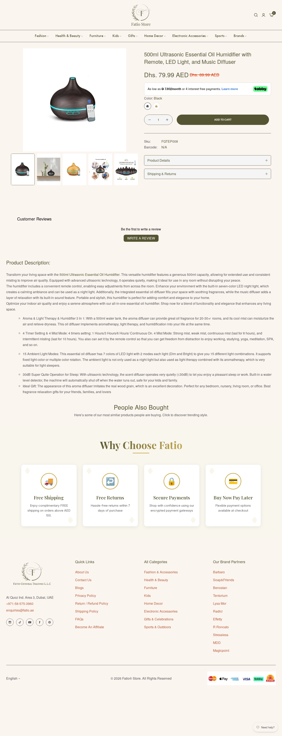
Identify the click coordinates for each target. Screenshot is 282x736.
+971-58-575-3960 (19, 603)
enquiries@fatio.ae (20, 610)
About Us (82, 572)
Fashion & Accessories (161, 572)
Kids (147, 595)
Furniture (150, 587)
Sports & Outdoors (157, 627)
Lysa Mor (219, 603)
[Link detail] (10, 622)
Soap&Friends (223, 579)
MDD (217, 642)
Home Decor (153, 603)
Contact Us (83, 579)
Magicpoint (221, 650)
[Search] (256, 15)
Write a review (141, 238)
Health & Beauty (156, 579)
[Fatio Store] (141, 15)
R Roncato (221, 627)
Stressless (220, 634)
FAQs (79, 619)
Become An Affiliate (89, 627)
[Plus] (167, 120)
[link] (240, 36)
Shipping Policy (86, 611)
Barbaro (219, 572)
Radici (218, 611)
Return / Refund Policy (91, 603)
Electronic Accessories (161, 611)
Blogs (79, 587)
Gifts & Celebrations (158, 619)
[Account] (263, 14)
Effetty (217, 619)
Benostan (220, 587)
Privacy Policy (85, 595)
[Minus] (149, 120)
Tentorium (220, 595)
